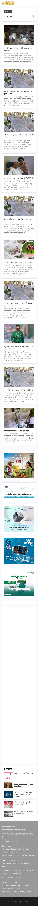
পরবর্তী (11, 449)
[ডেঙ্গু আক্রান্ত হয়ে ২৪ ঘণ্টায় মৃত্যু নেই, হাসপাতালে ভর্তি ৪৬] (19, 122)
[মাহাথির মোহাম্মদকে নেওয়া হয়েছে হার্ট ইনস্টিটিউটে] (19, 165)
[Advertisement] (19, 684)
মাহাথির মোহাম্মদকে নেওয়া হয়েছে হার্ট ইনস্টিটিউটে (18, 178)
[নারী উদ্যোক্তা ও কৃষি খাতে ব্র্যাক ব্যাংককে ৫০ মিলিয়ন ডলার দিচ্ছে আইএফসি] (8, 794)
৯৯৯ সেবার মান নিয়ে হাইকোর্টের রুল (23, 773)
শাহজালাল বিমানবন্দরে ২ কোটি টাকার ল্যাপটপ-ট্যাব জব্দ (23, 813)
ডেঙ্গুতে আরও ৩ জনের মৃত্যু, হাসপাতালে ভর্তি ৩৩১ (18, 390)
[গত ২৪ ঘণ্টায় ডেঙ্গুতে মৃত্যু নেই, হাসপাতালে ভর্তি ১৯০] (19, 206)
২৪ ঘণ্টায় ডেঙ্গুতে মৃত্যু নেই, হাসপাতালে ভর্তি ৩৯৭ (18, 262)
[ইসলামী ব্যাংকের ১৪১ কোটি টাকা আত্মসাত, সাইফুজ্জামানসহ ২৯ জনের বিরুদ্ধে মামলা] (8, 785)
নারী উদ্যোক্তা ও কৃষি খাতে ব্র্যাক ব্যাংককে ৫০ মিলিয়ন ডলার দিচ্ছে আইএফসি (23, 794)
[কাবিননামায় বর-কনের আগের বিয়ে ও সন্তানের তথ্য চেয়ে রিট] (8, 804)
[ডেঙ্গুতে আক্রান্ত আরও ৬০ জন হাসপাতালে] (19, 418)
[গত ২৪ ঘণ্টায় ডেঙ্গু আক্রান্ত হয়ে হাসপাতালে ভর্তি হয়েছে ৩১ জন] (19, 78)
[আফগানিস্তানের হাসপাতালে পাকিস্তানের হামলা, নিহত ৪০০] (19, 35)
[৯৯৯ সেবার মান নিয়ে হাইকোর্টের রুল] (8, 775)
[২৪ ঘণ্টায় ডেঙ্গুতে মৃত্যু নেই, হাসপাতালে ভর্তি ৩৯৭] (19, 249)
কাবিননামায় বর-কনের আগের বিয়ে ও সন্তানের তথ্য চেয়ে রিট (23, 803)
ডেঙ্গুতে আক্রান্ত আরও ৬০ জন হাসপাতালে (16, 431)
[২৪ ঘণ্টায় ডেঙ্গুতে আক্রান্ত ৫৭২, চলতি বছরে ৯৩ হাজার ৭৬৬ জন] (19, 290)
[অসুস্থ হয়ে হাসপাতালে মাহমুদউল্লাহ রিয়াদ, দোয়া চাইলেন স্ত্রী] (19, 333)
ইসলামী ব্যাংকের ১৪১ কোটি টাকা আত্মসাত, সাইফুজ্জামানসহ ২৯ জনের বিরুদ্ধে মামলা (23, 785)
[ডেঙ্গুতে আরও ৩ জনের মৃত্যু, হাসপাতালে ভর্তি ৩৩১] (19, 377)
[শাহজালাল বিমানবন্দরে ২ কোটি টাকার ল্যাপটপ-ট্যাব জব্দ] (8, 814)
